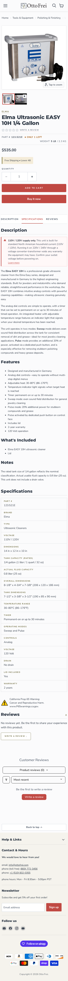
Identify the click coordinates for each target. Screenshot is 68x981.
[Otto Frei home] (34, 6)
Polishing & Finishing (49, 18)
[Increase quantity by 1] (32, 176)
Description (9, 219)
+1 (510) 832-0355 (20, 872)
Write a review (34, 797)
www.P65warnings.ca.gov (24, 706)
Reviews (52, 219)
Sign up (54, 907)
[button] (8, 99)
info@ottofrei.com (18, 865)
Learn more (14, 262)
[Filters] (6, 779)
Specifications (32, 219)
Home (5, 18)
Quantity (8, 169)
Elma (5, 111)
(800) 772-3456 (28, 868)
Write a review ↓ (16, 736)
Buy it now (34, 199)
